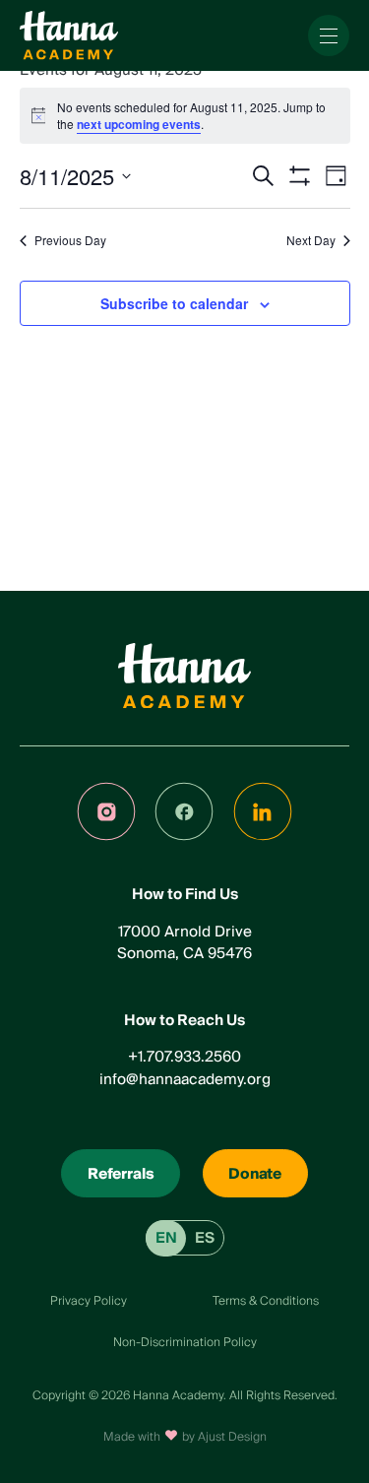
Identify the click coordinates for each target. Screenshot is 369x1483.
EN (166, 1238)
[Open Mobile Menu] (328, 35)
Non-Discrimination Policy (185, 1342)
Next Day (311, 240)
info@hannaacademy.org (185, 1079)
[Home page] (69, 35)
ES (205, 1238)
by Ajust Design (224, 1437)
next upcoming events (139, 124)
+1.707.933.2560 (184, 1056)
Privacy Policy (88, 1301)
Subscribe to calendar (174, 303)
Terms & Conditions (266, 1301)
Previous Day (70, 240)
